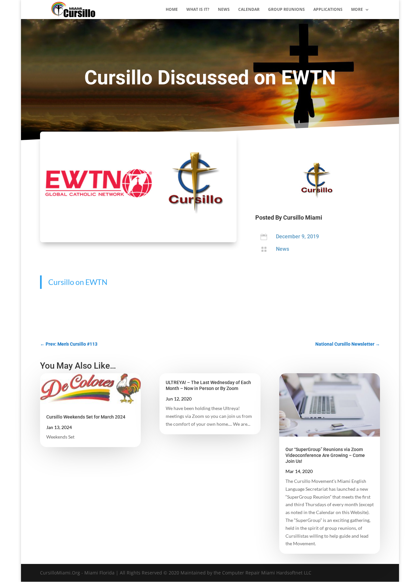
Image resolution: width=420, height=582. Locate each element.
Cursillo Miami (302, 217)
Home (172, 9)
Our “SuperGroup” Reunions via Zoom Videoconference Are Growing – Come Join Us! (325, 455)
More (357, 9)
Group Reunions (286, 9)
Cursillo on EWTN (77, 282)
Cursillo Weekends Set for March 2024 (85, 417)
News (224, 9)
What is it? (197, 9)
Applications (328, 9)
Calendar (249, 9)
